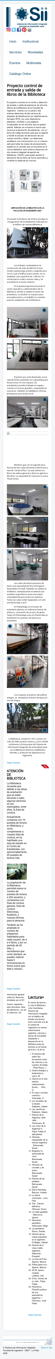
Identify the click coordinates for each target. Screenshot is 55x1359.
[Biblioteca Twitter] (13, 29)
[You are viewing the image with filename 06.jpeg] (36, 186)
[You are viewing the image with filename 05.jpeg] (24, 186)
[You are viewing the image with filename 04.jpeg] (12, 186)
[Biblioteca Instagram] (8, 29)
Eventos (14, 63)
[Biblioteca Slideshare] (29, 29)
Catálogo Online (20, 73)
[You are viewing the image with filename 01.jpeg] (12, 174)
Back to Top (46, 1347)
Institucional (30, 41)
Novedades (35, 52)
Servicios (15, 52)
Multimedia (33, 63)
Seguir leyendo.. (14, 762)
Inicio (12, 41)
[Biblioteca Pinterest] (24, 29)
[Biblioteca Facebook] (19, 29)
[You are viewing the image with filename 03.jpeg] (36, 174)
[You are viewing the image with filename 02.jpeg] (24, 174)
